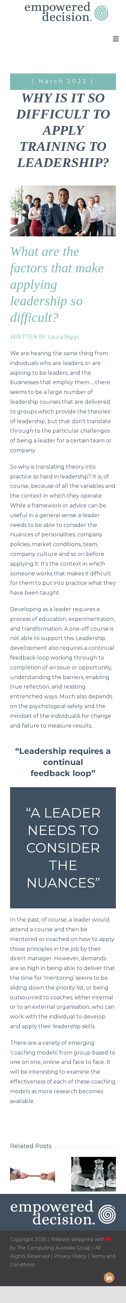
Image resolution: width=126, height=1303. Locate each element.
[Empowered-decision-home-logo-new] (67, 4)
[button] (15, 1174)
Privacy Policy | (72, 1256)
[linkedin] (109, 1277)
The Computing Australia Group (54, 1248)
